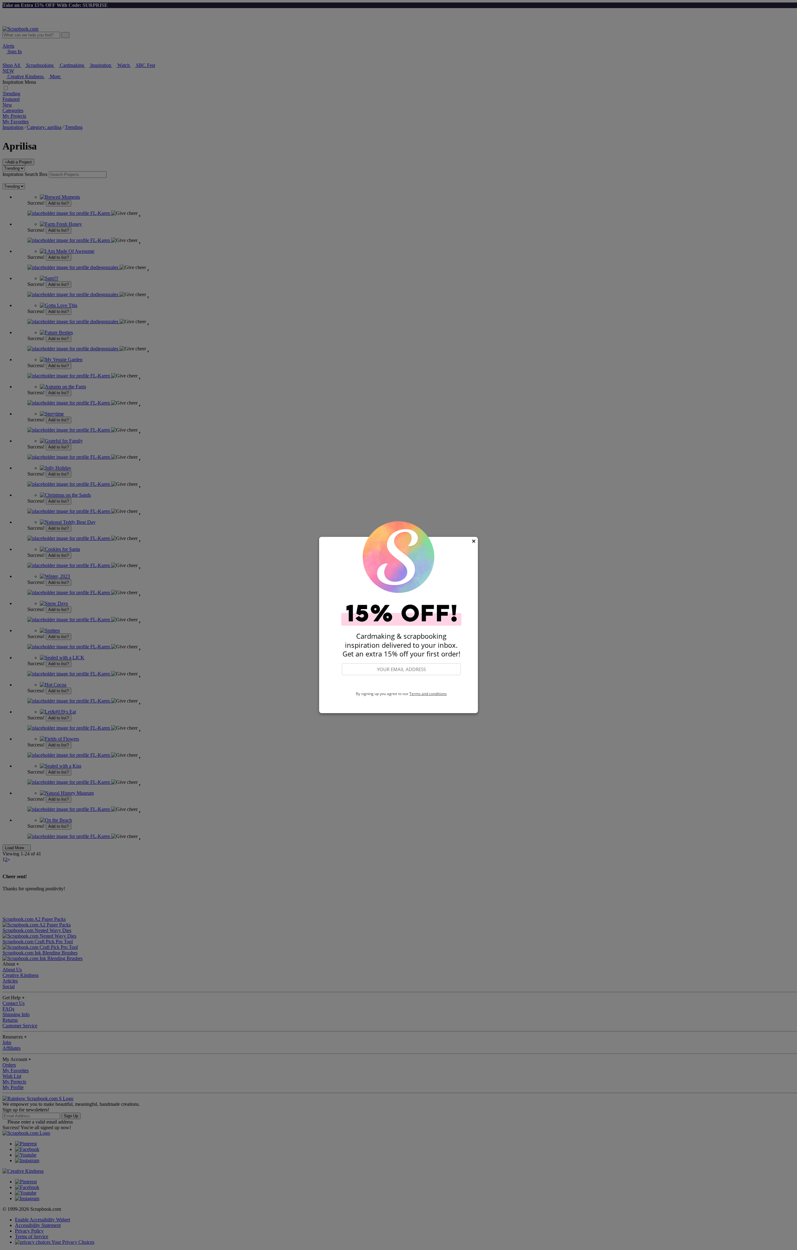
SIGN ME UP (401, 683)
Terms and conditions (428, 693)
